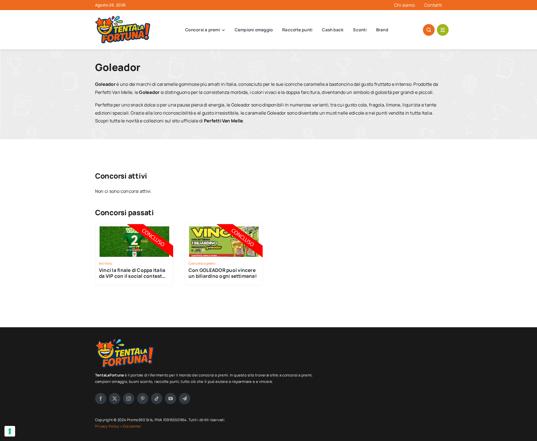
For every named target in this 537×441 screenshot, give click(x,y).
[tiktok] (156, 398)
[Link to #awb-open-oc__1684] (443, 30)
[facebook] (100, 398)
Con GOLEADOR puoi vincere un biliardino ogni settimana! (223, 273)
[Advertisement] (390, 377)
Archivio (105, 263)
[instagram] (128, 398)
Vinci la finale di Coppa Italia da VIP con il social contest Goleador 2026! (132, 276)
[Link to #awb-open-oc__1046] (429, 30)
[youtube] (170, 398)
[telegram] (184, 398)
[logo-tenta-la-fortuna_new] (122, 18)
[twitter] (114, 398)
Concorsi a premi (202, 263)
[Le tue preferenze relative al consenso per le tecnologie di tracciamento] (9, 431)
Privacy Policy (107, 426)
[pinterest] (142, 398)
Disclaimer (132, 426)
